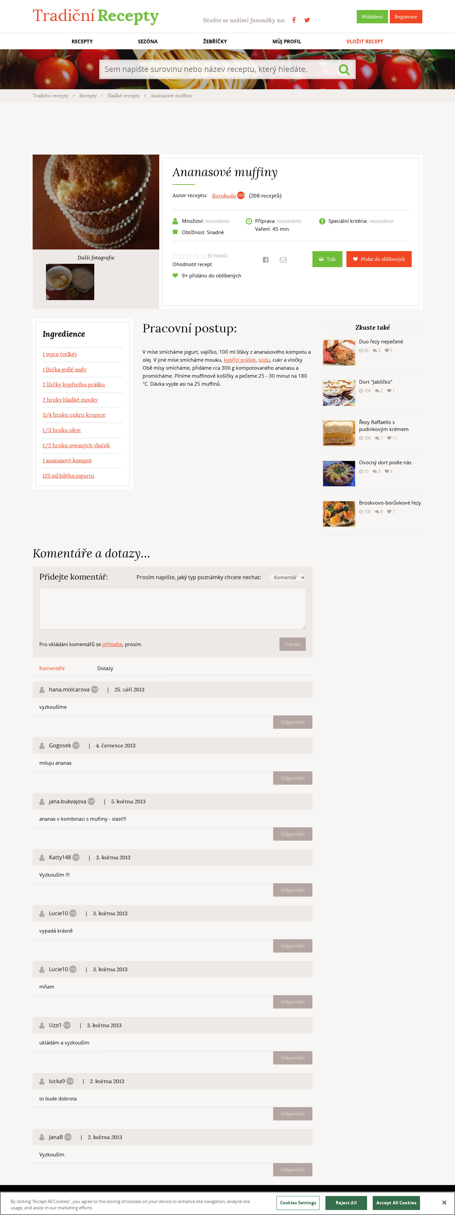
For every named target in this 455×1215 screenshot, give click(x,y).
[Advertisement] (227, 128)
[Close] (444, 1202)
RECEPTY (82, 41)
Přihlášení (372, 17)
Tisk (331, 259)
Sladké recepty (124, 96)
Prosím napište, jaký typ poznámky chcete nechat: (199, 577)
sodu (264, 359)
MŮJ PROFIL (286, 41)
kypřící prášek (240, 359)
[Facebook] (294, 20)
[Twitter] (307, 20)
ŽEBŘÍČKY (215, 41)
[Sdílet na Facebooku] (265, 259)
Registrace (406, 17)
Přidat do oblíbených (383, 259)
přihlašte (112, 644)
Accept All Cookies (396, 1203)
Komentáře (52, 668)
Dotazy (105, 668)
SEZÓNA (148, 41)
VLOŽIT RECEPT (364, 41)
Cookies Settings (298, 1203)
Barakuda (224, 196)
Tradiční (96, 15)
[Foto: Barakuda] (70, 282)
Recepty (88, 96)
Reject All (346, 1203)
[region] (227, 1203)
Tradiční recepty (51, 96)
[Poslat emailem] (283, 259)
